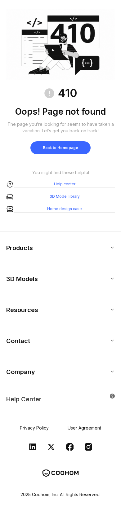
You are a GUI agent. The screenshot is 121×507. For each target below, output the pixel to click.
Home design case (64, 208)
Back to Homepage (60, 147)
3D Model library (65, 196)
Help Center (24, 399)
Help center (64, 184)
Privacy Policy (34, 427)
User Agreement (84, 427)
